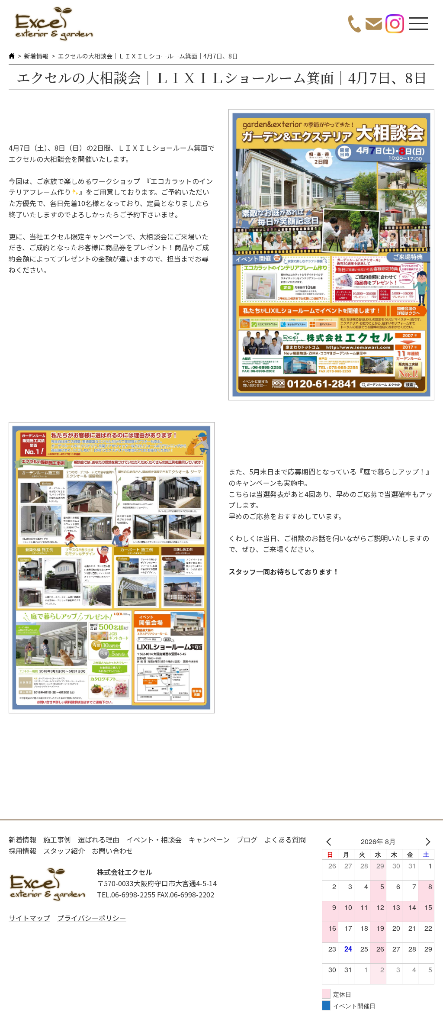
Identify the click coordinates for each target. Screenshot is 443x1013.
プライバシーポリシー (91, 918)
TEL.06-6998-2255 (126, 894)
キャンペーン (209, 839)
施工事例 (57, 839)
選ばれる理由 (98, 839)
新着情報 (36, 56)
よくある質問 (285, 839)
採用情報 (22, 850)
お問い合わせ (112, 850)
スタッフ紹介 (64, 850)
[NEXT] (426, 841)
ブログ (247, 839)
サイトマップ (29, 918)
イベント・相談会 (154, 839)
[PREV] (330, 841)
